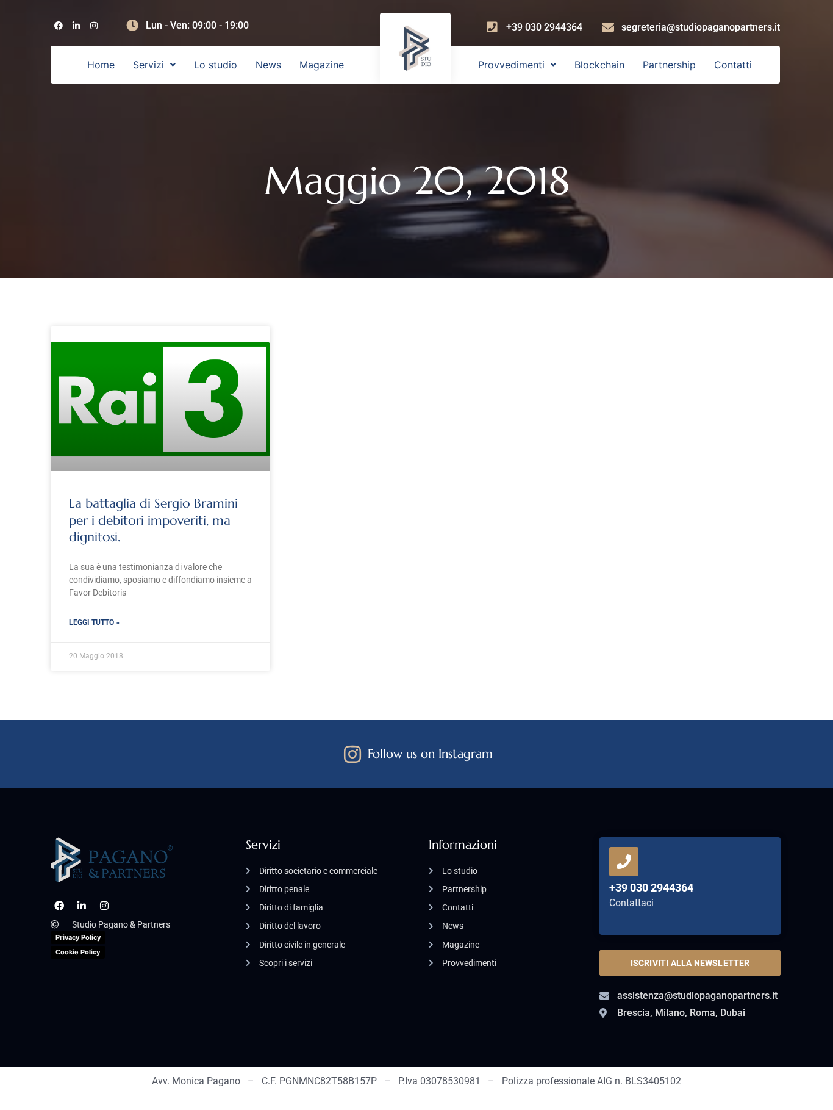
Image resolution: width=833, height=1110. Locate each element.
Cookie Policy (77, 952)
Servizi (148, 65)
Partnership (669, 65)
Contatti (733, 65)
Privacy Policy (78, 937)
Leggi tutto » (94, 622)
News (268, 65)
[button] (154, 65)
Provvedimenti (511, 65)
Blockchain (599, 65)
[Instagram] (93, 26)
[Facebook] (58, 26)
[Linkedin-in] (76, 26)
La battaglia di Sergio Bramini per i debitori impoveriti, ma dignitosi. (153, 520)
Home (101, 65)
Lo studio (215, 65)
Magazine (321, 65)
